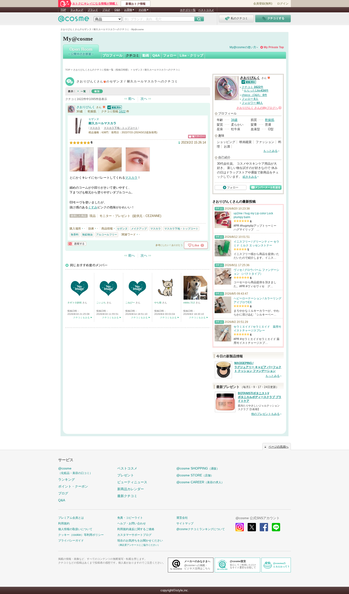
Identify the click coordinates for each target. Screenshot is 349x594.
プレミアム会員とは (71, 517)
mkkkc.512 (189, 302)
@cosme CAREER (200, 482)
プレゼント (125, 475)
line (276, 527)
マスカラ (95, 127)
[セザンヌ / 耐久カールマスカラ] (78, 132)
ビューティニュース (132, 482)
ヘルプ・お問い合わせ (131, 523)
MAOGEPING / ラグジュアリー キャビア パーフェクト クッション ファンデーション (257, 367)
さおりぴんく (85, 107)
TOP (63, 9)
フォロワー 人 (252, 103)
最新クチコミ (127, 496)
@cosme (75, 470)
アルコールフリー (106, 234)
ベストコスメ (206, 10)
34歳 (234, 120)
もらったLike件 (256, 90)
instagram (240, 527)
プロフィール (113, 55)
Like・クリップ (191, 55)
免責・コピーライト (130, 517)
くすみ (92, 207)
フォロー (169, 55)
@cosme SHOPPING (197, 468)
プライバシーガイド (71, 540)
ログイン (282, 3)
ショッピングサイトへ (197, 136)
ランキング (76, 9)
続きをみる (250, 176)
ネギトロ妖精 (74, 302)
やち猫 (158, 302)
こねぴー (130, 302)
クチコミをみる (81, 317)
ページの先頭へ (278, 446)
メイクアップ (139, 228)
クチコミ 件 (252, 87)
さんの (258, 108)
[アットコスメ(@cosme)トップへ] (73, 20)
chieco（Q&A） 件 (254, 95)
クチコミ (132, 55)
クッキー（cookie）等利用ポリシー (81, 535)
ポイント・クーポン (73, 486)
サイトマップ (184, 523)
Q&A (117, 9)
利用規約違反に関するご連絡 (135, 529)
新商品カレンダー (130, 489)
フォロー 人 (250, 99)
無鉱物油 (87, 234)
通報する (77, 244)
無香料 (75, 234)
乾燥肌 (269, 120)
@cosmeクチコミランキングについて (200, 529)
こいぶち (101, 302)
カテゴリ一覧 (188, 10)
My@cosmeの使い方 (243, 47)
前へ (131, 99)
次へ (144, 99)
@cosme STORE (194, 475)
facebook (264, 527)
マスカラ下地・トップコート (121, 127)
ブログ (106, 9)
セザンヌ (94, 119)
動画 (145, 55)
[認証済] (114, 107)
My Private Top (274, 47)
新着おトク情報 (136, 3)
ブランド (93, 9)
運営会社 (182, 517)
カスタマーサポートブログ (134, 535)
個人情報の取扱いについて (75, 529)
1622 (122, 111)
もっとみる (270, 151)
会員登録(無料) (262, 3)
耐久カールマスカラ (102, 123)
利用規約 (64, 523)
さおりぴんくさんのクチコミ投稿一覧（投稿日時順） (101, 69)
